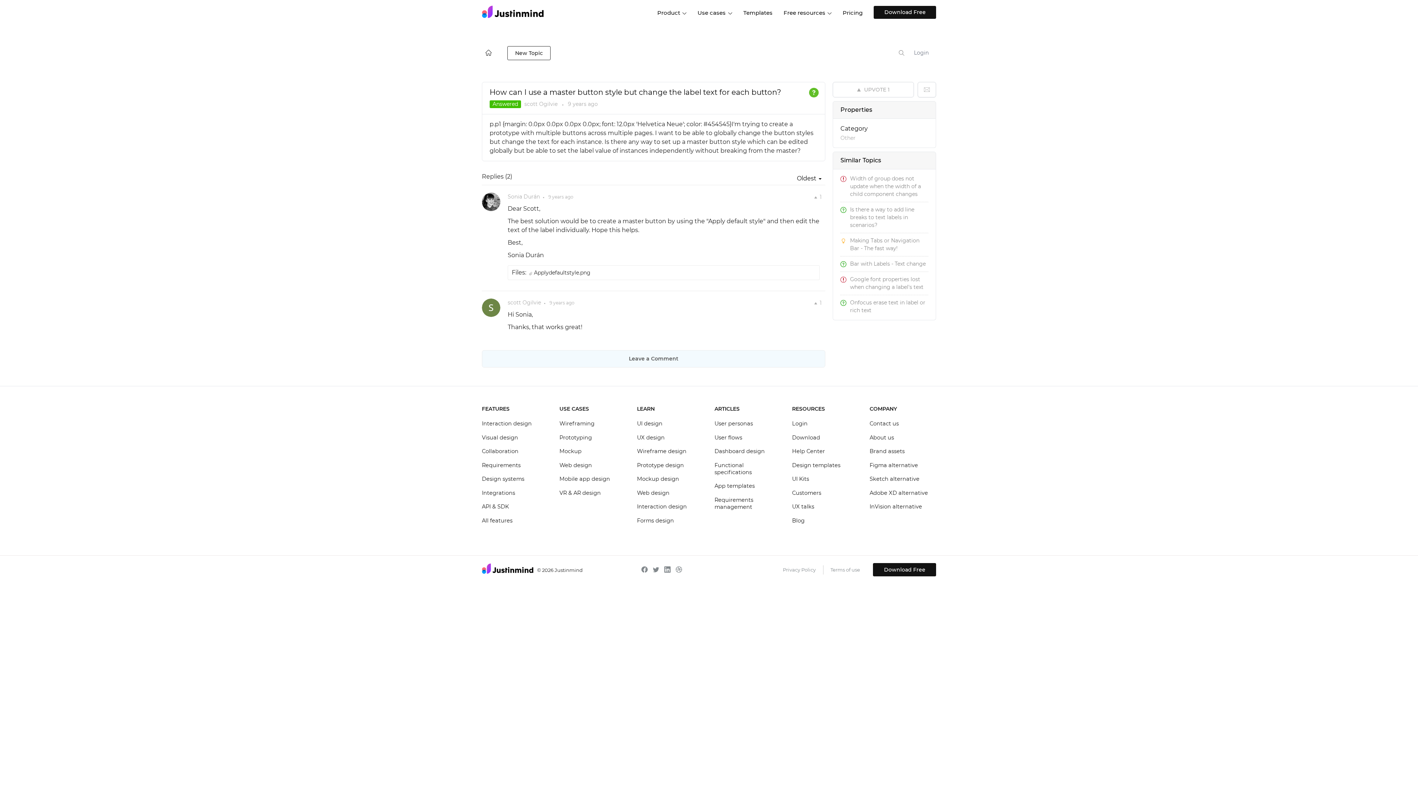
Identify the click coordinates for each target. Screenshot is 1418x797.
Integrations (498, 493)
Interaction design (507, 423)
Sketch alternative (894, 479)
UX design (651, 437)
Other (848, 138)
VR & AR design (580, 493)
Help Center (808, 451)
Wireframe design (661, 451)
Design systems (503, 479)
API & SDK (495, 506)
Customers (806, 493)
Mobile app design (584, 479)
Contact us (884, 423)
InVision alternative (896, 506)
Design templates (816, 465)
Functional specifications (733, 469)
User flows (728, 437)
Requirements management (734, 504)
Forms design (655, 520)
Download (806, 437)
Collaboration (500, 451)
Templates (758, 12)
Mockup (570, 451)
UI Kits (800, 479)
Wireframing (577, 423)
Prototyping (575, 437)
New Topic (529, 53)
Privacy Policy (799, 570)
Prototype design (660, 465)
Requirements (501, 465)
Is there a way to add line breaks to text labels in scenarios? (882, 217)
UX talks (803, 506)
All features (497, 520)
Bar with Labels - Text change (888, 264)
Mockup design (658, 479)
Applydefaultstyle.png (562, 272)
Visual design (500, 437)
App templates (735, 486)
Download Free (905, 12)
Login (921, 52)
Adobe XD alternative (899, 493)
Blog (798, 520)
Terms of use (845, 570)
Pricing (853, 12)
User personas (734, 423)
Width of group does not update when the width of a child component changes (885, 186)
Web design (575, 465)
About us (882, 437)
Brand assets (887, 451)
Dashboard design (740, 451)
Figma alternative (894, 465)
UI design (649, 423)
